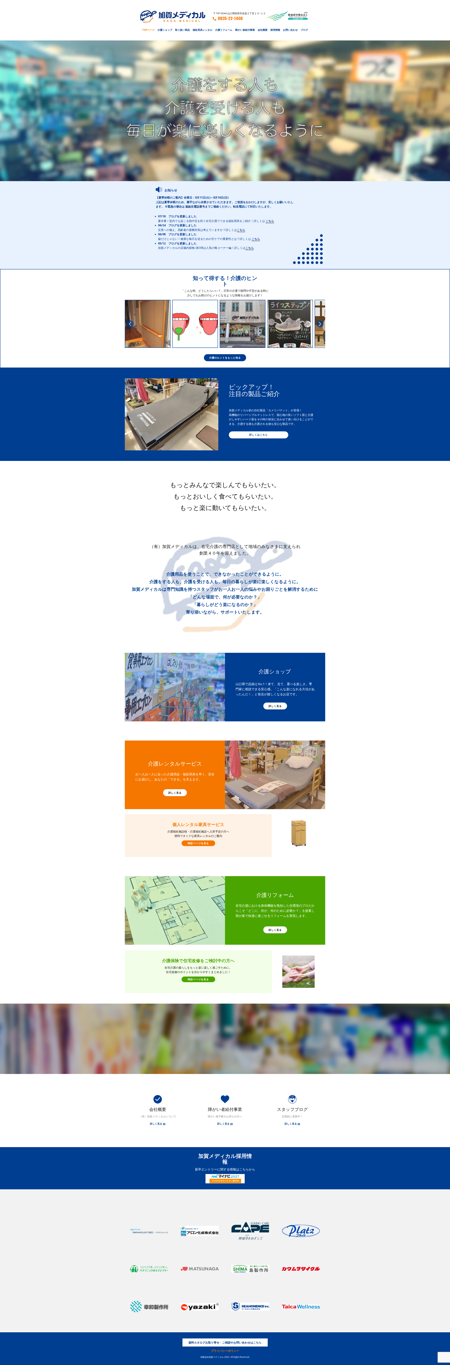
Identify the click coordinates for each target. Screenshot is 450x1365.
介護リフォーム (223, 29)
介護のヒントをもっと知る (225, 357)
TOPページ (148, 29)
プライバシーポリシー (225, 1351)
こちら (270, 221)
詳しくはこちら (258, 434)
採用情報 (275, 29)
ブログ (304, 29)
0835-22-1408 (230, 18)
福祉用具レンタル (202, 29)
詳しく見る (275, 706)
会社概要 (263, 29)
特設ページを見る (198, 843)
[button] (130, 323)
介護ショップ (165, 29)
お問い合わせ (290, 29)
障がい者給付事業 (245, 29)
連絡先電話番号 (195, 206)
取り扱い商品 (182, 29)
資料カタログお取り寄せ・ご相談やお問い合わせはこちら (225, 1342)
